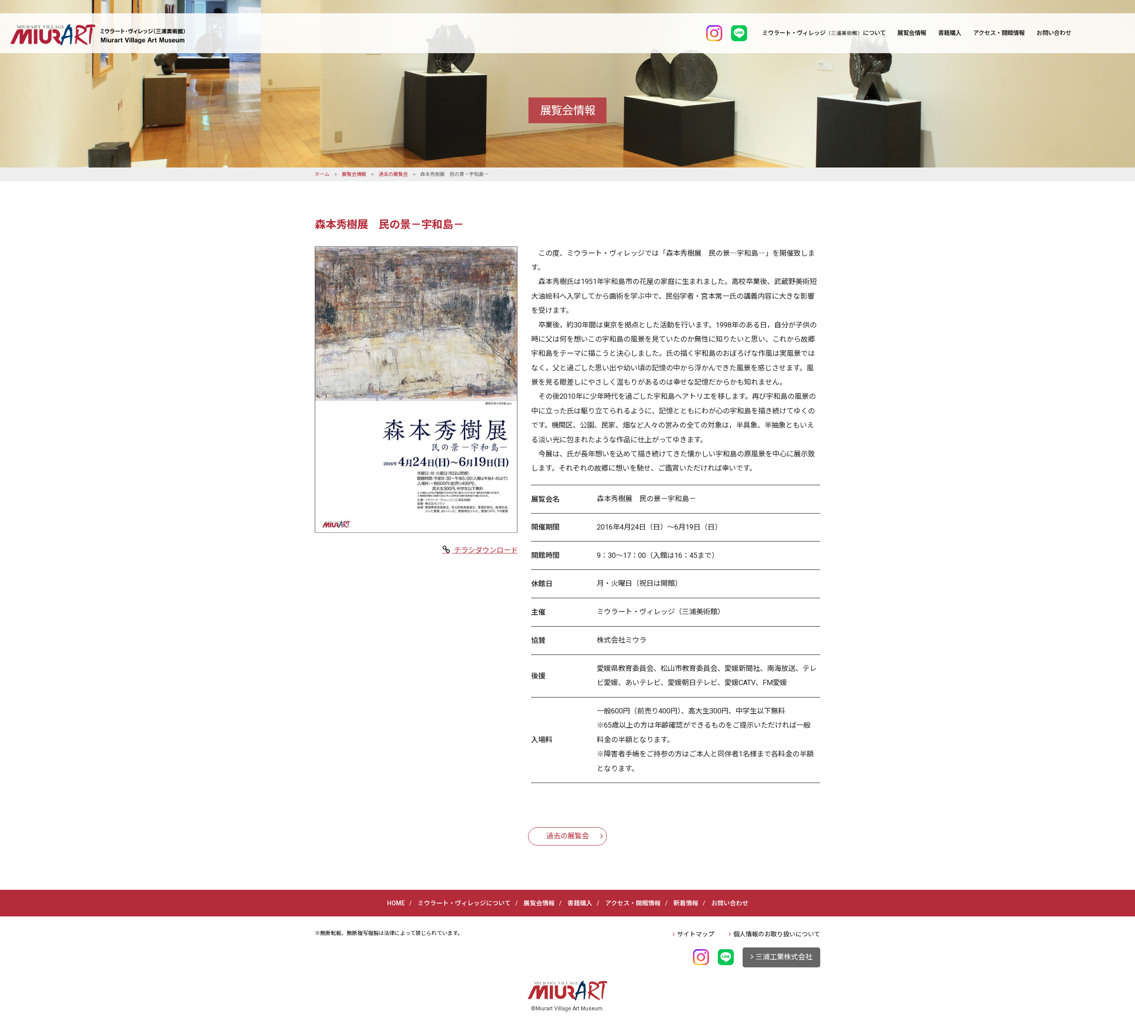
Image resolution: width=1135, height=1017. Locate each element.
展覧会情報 (911, 33)
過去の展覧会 (393, 174)
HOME (396, 903)
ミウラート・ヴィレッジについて (824, 33)
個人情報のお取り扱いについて (776, 934)
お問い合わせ (1054, 33)
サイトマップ (695, 934)
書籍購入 (949, 33)
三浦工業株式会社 (783, 957)
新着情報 (685, 903)
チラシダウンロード (485, 550)
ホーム (322, 174)
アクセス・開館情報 (999, 33)
